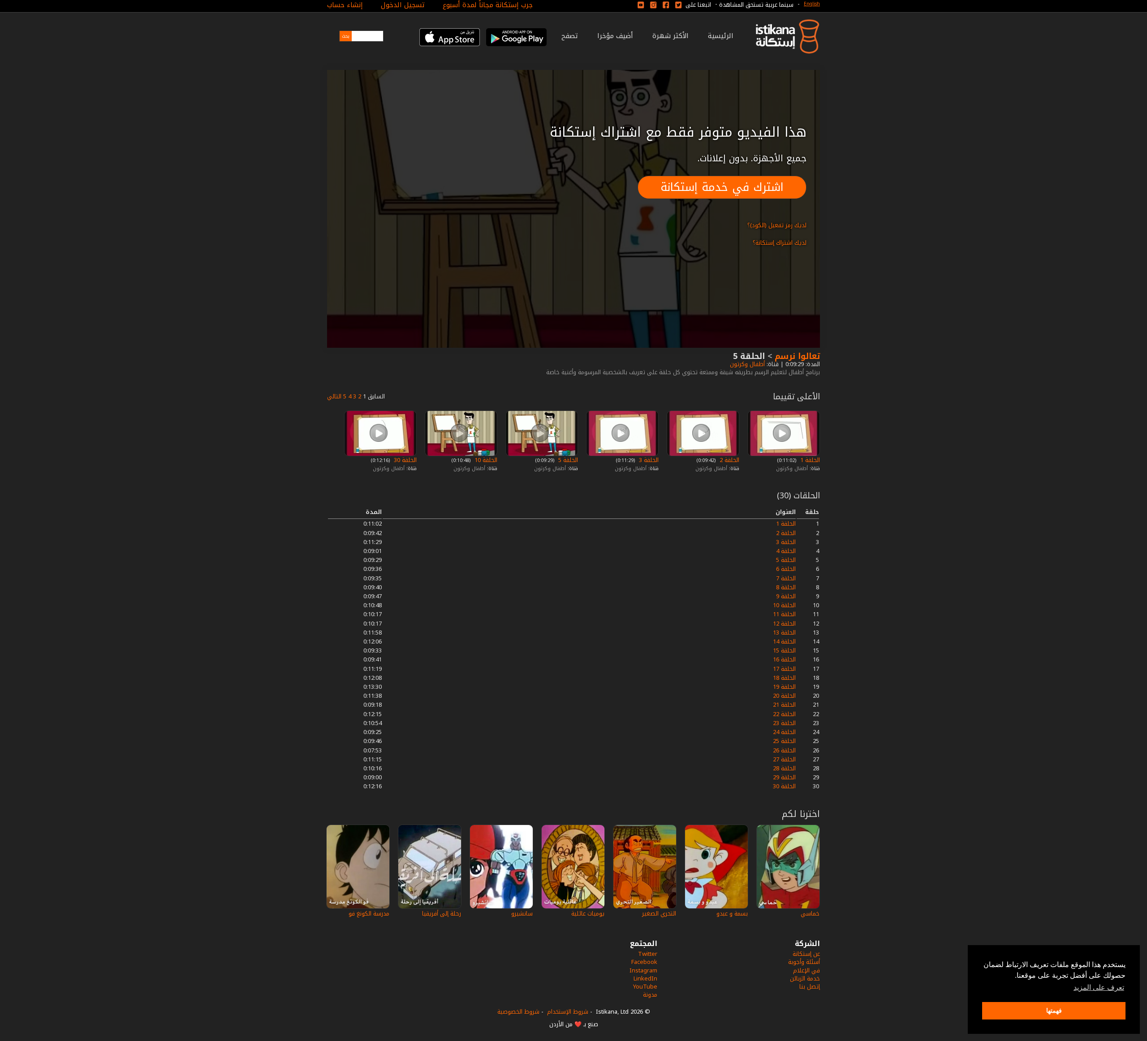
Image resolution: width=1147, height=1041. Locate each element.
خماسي (810, 913)
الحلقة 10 (485, 460)
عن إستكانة (806, 953)
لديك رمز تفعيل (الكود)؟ (776, 225)
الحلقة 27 (784, 759)
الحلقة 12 (784, 623)
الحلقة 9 (786, 596)
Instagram (643, 970)
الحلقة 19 (784, 686)
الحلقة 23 (784, 723)
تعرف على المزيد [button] (1099, 987)
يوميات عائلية (587, 913)
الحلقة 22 (784, 714)
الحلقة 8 (786, 587)
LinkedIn (645, 978)
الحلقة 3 (648, 460)
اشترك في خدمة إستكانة (722, 187)
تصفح (569, 36)
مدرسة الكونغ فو (369, 913)
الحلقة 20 (784, 695)
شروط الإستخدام (567, 1011)
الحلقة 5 (567, 460)
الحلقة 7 (786, 578)
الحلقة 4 (786, 551)
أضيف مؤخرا (615, 36)
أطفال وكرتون (746, 364)
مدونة (650, 994)
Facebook (644, 962)
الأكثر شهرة (670, 36)
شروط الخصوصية (518, 1011)
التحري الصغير (659, 913)
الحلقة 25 (784, 741)
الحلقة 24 (784, 732)
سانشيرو (522, 913)
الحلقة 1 (809, 460)
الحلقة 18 (784, 677)
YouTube (645, 986)
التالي (334, 396)
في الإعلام (806, 970)
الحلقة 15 (784, 650)
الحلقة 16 (784, 659)
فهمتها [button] (1054, 1010)
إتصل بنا (809, 986)
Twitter (647, 953)
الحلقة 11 (784, 614)
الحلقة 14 (784, 641)
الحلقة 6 (786, 568)
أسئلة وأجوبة (804, 962)
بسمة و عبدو (732, 913)
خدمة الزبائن (805, 978)
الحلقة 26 (784, 750)
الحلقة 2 (728, 460)
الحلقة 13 (784, 632)
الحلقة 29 (784, 777)
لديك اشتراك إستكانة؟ (779, 242)
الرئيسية (720, 36)
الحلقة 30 (404, 460)
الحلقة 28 (784, 768)
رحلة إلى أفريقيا (441, 913)
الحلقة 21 (784, 704)
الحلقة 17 (784, 668)
